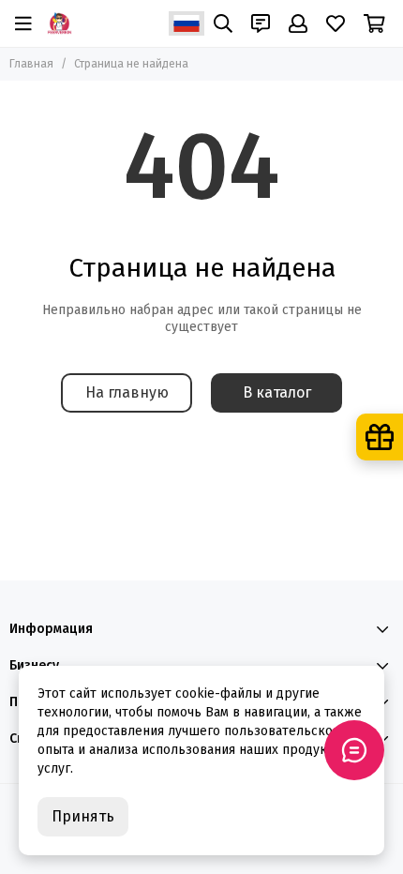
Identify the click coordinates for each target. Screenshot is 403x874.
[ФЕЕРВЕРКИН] (59, 23)
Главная (31, 63)
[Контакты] (260, 23)
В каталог (277, 392)
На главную (127, 392)
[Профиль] (298, 23)
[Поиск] (223, 23)
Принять (83, 816)
